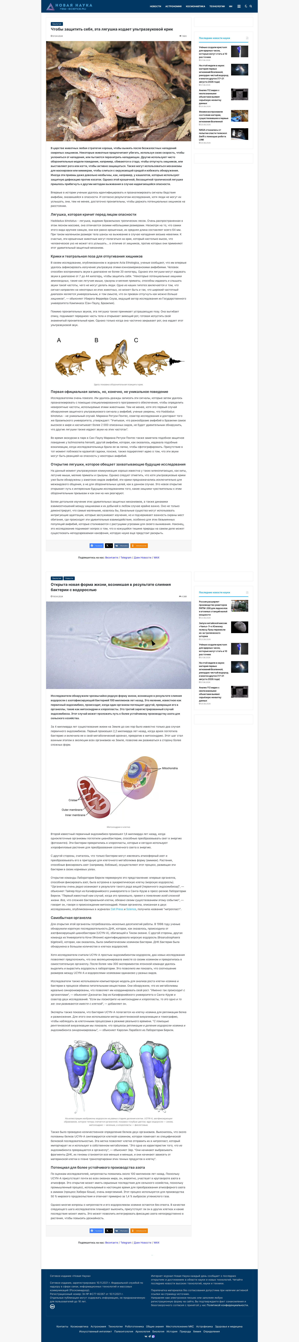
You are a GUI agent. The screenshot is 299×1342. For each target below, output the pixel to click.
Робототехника (134, 1326)
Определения (211, 1331)
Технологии (217, 6)
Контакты (62, 1326)
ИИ (230, 6)
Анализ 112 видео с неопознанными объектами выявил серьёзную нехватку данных (210, 97)
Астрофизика (204, 1326)
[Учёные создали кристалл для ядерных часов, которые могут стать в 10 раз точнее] (239, 51)
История (172, 1331)
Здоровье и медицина (228, 1326)
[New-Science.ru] (69, 6)
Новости (155, 6)
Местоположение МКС (180, 1326)
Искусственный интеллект (95, 1331)
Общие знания (155, 1326)
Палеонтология (123, 1331)
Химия (197, 1331)
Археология (142, 1331)
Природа (185, 1331)
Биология (56, 24)
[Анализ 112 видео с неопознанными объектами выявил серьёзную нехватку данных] (239, 94)
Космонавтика (195, 6)
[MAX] (153, 1336)
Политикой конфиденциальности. (228, 1305)
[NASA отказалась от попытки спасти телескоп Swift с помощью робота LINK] (239, 134)
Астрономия (173, 6)
